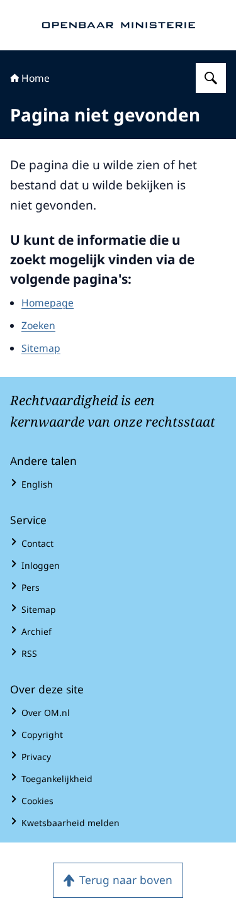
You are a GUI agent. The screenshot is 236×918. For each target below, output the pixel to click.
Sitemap (40, 348)
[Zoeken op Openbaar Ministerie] (211, 78)
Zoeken (38, 325)
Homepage (47, 303)
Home (35, 78)
